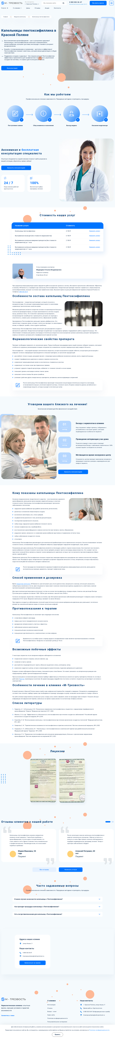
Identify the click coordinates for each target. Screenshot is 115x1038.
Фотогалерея (51, 1005)
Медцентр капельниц (20, 16)
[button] (107, 821)
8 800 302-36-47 (23, 292)
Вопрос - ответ (51, 1011)
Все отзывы (44, 869)
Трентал (21, 679)
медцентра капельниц (23, 584)
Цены (28, 8)
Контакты (57, 8)
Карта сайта (51, 1015)
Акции (47, 8)
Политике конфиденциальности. (99, 1030)
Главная (5, 16)
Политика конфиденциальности (57, 1018)
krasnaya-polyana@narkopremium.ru (33, 956)
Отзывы (37, 8)
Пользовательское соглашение (57, 1022)
